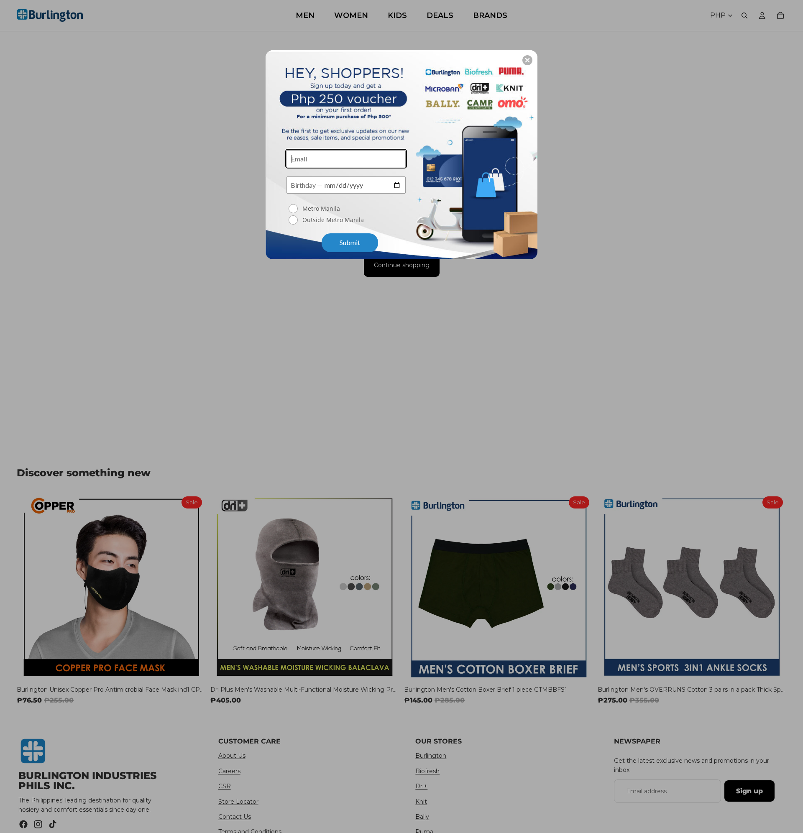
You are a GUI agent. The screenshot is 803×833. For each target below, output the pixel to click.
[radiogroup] (346, 215)
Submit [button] (350, 242)
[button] (527, 60)
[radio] (347, 208)
